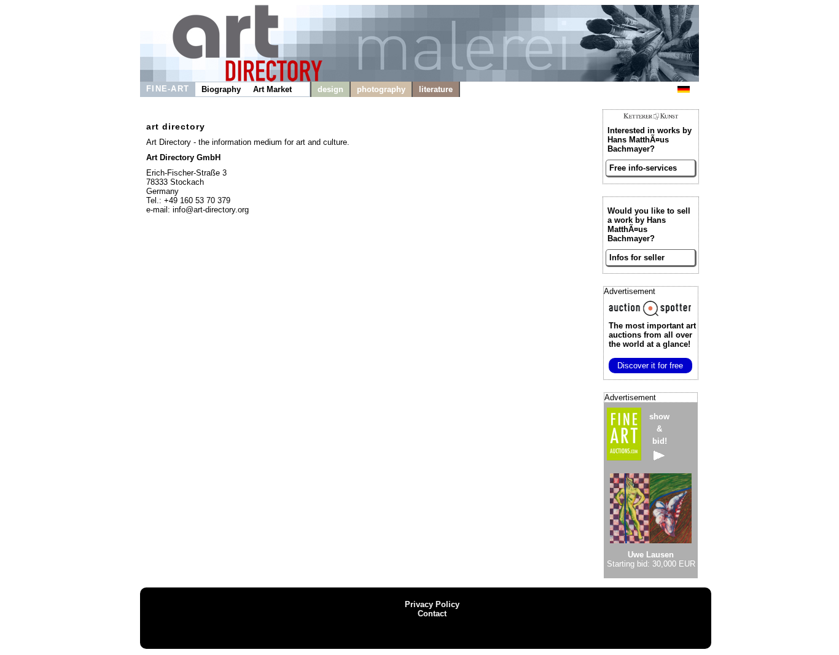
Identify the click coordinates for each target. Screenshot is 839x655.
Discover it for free (650, 365)
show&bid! (659, 429)
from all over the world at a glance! (652, 335)
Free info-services (643, 167)
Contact (432, 613)
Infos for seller (637, 257)
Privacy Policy (432, 604)
